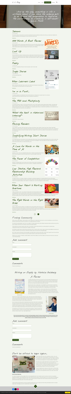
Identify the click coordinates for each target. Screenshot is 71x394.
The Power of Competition (25, 158)
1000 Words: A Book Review (26, 40)
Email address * (14, 247)
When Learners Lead (23, 81)
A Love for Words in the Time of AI (25, 148)
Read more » (14, 38)
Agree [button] (67, 392)
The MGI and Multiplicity (26, 101)
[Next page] (38, 214)
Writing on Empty (19, 294)
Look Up (16, 51)
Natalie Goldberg (51, 313)
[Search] (56, 2)
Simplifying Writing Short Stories (29, 135)
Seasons (16, 31)
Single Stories (19, 71)
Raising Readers (20, 124)
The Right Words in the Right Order (27, 202)
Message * (13, 251)
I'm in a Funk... (20, 91)
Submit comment (15, 258)
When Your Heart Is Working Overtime (27, 187)
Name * (13, 242)
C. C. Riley (16, 2)
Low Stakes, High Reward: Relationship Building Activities (26, 171)
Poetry (15, 63)
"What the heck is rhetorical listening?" (28, 114)
